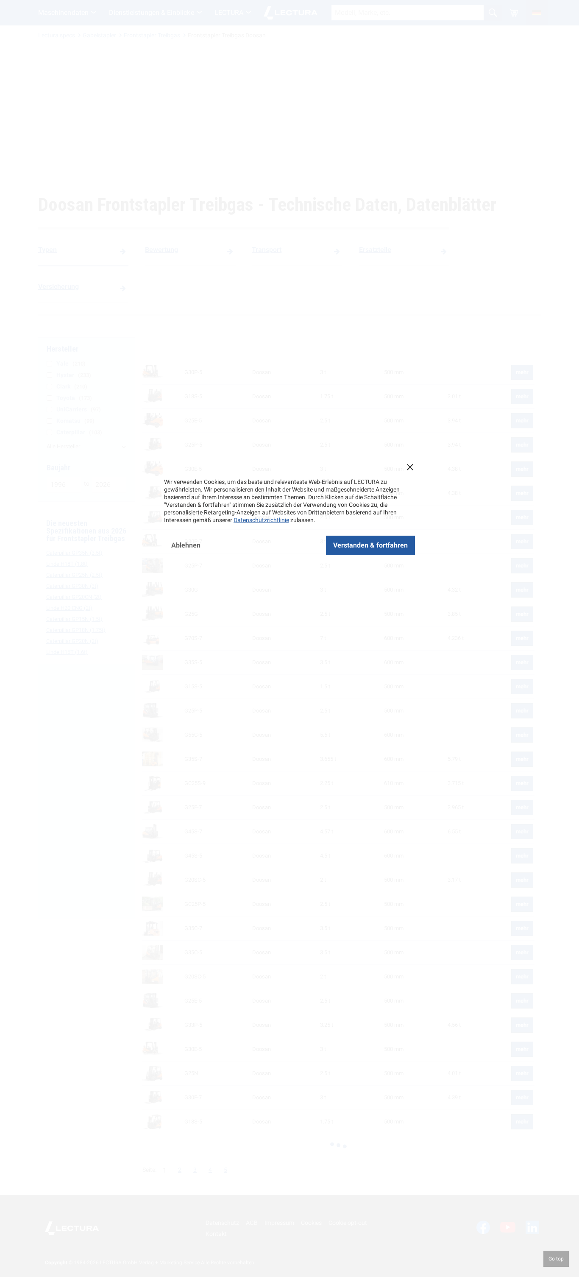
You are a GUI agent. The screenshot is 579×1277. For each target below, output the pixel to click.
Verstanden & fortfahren (370, 545)
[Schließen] (410, 467)
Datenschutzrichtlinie (261, 520)
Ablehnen (185, 545)
